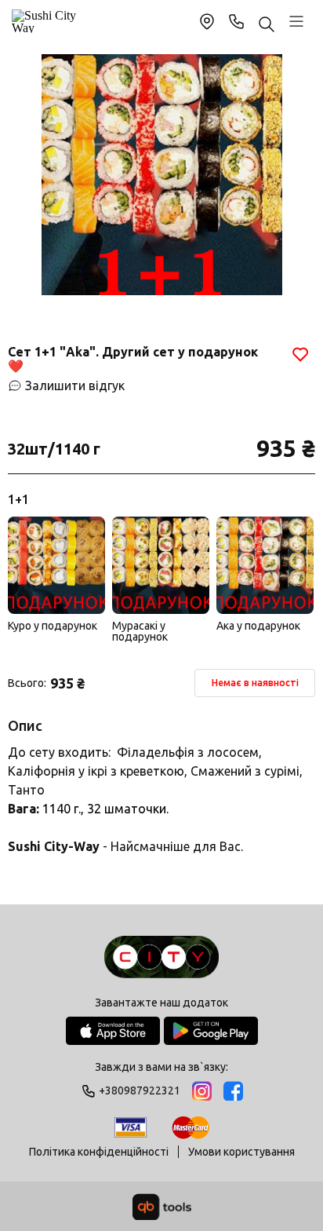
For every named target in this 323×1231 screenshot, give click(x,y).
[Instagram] (202, 1091)
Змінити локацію (207, 21)
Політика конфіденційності (99, 1151)
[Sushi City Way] (46, 21)
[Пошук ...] (266, 25)
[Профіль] (296, 21)
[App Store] (113, 1031)
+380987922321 (236, 21)
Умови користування (241, 1151)
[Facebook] (233, 1091)
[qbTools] (162, 1206)
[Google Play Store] (211, 1031)
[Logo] (161, 958)
